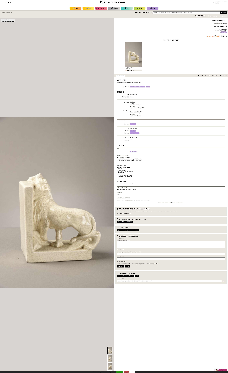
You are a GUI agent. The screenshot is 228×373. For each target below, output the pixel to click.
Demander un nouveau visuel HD (123, 213)
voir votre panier (223, 16)
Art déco (138, 107)
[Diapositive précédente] (116, 56)
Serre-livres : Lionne (130, 67)
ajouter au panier (213, 16)
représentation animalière (136, 86)
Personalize (132, 371)
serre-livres (132, 96)
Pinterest (131, 276)
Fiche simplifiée (121, 221)
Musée (88, 8)
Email (137, 276)
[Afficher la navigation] (6, 2)
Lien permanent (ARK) (120, 278)
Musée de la (101, 8)
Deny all (126, 371)
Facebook (125, 276)
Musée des (75, 8)
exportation (134, 151)
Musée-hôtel (139, 8)
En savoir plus (217, 3)
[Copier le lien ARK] (223, 281)
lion (143, 86)
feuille (147, 86)
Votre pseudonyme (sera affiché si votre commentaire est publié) (128, 252)
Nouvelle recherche (143, 13)
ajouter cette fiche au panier (124, 230)
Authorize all (120, 371)
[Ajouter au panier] (141, 42)
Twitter (119, 276)
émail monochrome (134, 133)
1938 (144, 107)
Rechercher (223, 12)
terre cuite (133, 131)
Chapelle (126, 8)
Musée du (114, 8)
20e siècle (139, 115)
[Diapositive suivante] (226, 56)
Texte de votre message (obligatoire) (123, 240)
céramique (223, 32)
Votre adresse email (120, 256)
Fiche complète (129, 221)
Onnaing (133, 106)
